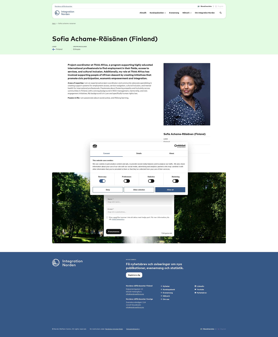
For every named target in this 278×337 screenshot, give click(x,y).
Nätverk (186, 13)
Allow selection (139, 190)
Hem (54, 23)
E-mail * (111, 209)
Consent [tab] (106, 153)
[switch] (127, 181)
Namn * (110, 199)
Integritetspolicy (118, 219)
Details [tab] (139, 153)
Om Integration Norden (205, 13)
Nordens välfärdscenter (63, 6)
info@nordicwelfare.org (135, 294)
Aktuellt (143, 13)
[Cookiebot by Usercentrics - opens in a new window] (175, 146)
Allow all (170, 190)
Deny (108, 190)
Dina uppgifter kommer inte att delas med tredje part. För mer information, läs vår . (139, 218)
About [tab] (171, 153)
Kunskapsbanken (157, 13)
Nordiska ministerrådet (114, 329)
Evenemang (174, 13)
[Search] (220, 12)
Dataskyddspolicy (133, 329)
